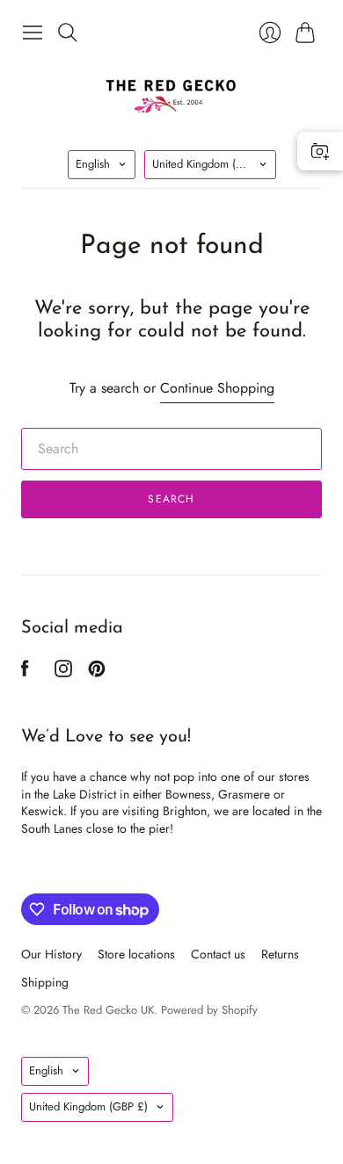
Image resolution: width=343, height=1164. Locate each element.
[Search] (67, 32)
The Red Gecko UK (108, 1009)
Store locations (136, 954)
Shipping (45, 982)
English (93, 163)
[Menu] (32, 32)
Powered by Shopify (209, 1009)
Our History (51, 954)
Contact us (218, 954)
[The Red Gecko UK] (171, 95)
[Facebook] (25, 672)
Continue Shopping (217, 388)
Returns (280, 954)
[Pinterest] (97, 672)
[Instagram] (63, 672)
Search (171, 499)
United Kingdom (211, 163)
